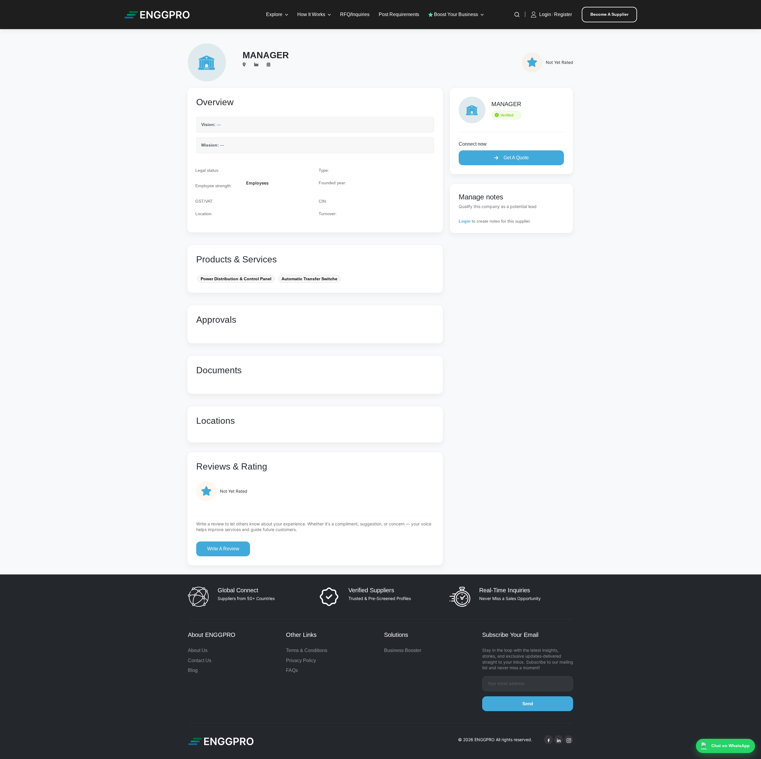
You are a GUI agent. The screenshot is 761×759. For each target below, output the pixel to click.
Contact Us (199, 660)
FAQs (292, 670)
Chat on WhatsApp (730, 745)
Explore (274, 14)
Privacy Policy (301, 660)
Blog (193, 670)
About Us (197, 650)
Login (545, 14)
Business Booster (402, 650)
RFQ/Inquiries (355, 14)
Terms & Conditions (306, 650)
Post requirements (399, 14)
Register (563, 14)
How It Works (311, 14)
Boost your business (455, 14)
